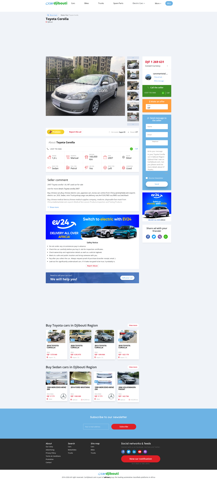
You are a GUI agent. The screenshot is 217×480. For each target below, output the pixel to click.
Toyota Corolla (73, 15)
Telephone (155, 141)
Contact (49, 462)
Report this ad (75, 132)
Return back (53, 15)
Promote (56, 132)
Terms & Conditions (53, 456)
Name (149, 126)
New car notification (141, 458)
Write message (159, 81)
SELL (169, 3)
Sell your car (127, 278)
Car (67, 15)
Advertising (50, 450)
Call (136, 149)
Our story (49, 447)
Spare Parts (118, 3)
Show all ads (158, 77)
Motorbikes (72, 450)
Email (149, 135)
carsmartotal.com (122, 193)
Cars (73, 3)
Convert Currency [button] (152, 66)
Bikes (86, 3)
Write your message (155, 151)
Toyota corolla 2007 (72, 189)
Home (63, 15)
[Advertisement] (77, 40)
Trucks (101, 3)
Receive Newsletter (156, 178)
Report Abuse (92, 266)
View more (133, 325)
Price (148, 105)
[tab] (156, 66)
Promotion (50, 459)
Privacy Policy (51, 453)
